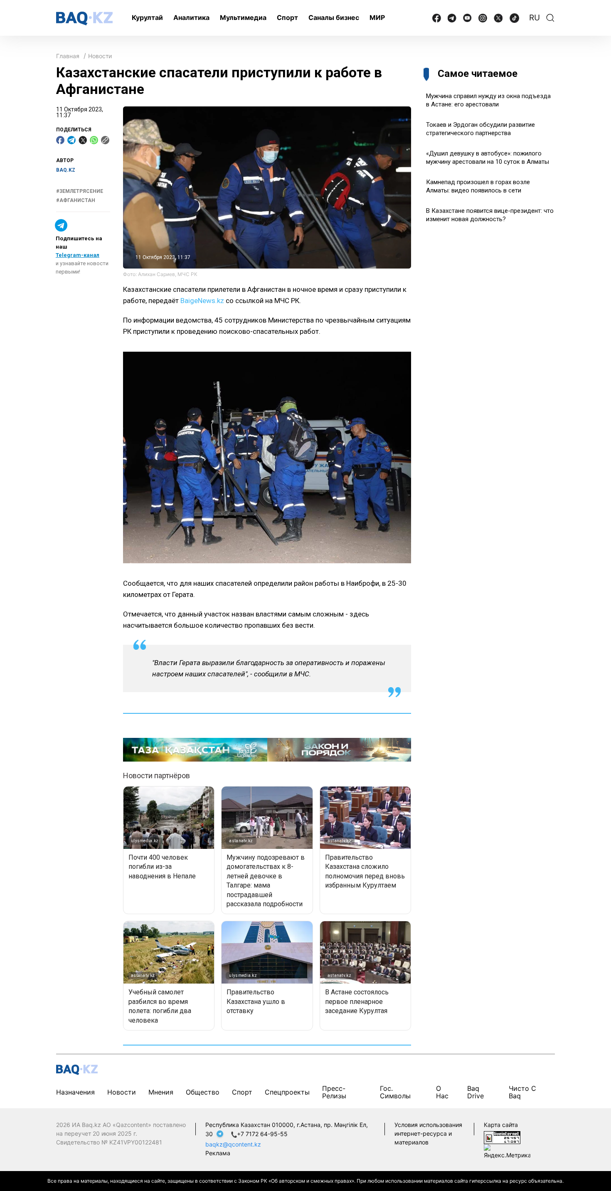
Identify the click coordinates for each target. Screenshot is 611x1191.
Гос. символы (395, 1092)
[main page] (84, 18)
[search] (550, 17)
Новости (100, 55)
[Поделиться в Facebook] (60, 140)
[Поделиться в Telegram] (71, 140)
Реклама (217, 1152)
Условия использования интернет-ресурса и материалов (428, 1133)
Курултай (147, 17)
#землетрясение (79, 191)
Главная (67, 55)
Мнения (160, 1092)
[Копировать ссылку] (105, 140)
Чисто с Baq (522, 1092)
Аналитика (191, 17)
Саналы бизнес (333, 17)
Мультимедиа (243, 17)
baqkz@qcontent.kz (233, 1144)
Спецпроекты (287, 1092)
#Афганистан (75, 200)
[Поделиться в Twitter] (83, 140)
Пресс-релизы (334, 1092)
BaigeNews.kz (202, 300)
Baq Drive (475, 1092)
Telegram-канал (77, 255)
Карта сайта (501, 1124)
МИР (377, 17)
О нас (442, 1092)
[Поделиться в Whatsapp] (94, 140)
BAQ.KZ (65, 170)
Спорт (287, 17)
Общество (202, 1092)
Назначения (75, 1092)
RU (534, 18)
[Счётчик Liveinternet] (502, 1136)
